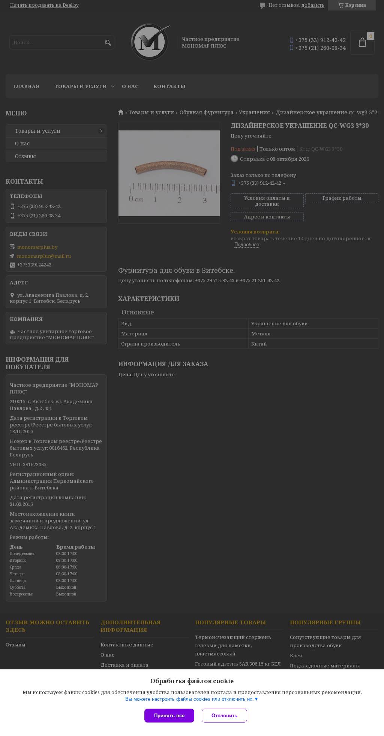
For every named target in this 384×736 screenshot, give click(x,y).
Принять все (169, 715)
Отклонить (224, 715)
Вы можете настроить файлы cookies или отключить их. (189, 699)
